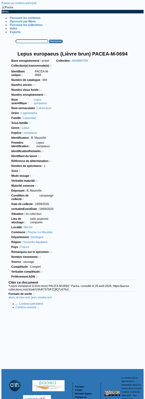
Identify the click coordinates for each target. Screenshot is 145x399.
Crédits (78, 390)
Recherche (55, 41)
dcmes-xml (23, 297)
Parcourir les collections (26, 24)
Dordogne (37, 237)
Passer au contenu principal (18, 3)
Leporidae (29, 117)
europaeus (30, 132)
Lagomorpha (29, 113)
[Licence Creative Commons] (112, 393)
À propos (79, 386)
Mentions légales (83, 393)
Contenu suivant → (28, 307)
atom (11, 297)
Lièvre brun (44, 108)
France (24, 246)
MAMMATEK (80, 60)
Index (13, 28)
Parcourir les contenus (25, 17)
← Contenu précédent (29, 303)
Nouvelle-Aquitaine (35, 242)
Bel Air (28, 227)
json (33, 297)
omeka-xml (45, 297)
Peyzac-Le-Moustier (40, 232)
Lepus (26, 127)
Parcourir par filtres (23, 21)
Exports (15, 31)
